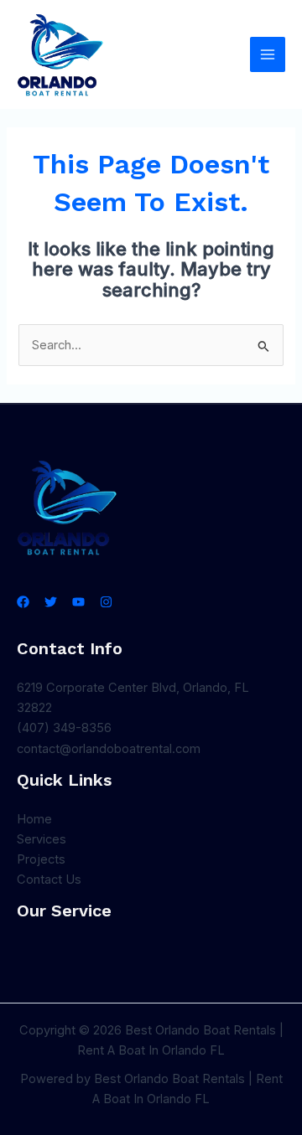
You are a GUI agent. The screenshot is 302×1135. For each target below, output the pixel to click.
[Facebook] (23, 602)
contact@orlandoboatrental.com (108, 748)
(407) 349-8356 (64, 727)
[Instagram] (106, 602)
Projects (41, 859)
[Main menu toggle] (267, 54)
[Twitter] (50, 602)
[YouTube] (78, 602)
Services (41, 839)
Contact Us (49, 879)
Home (34, 819)
